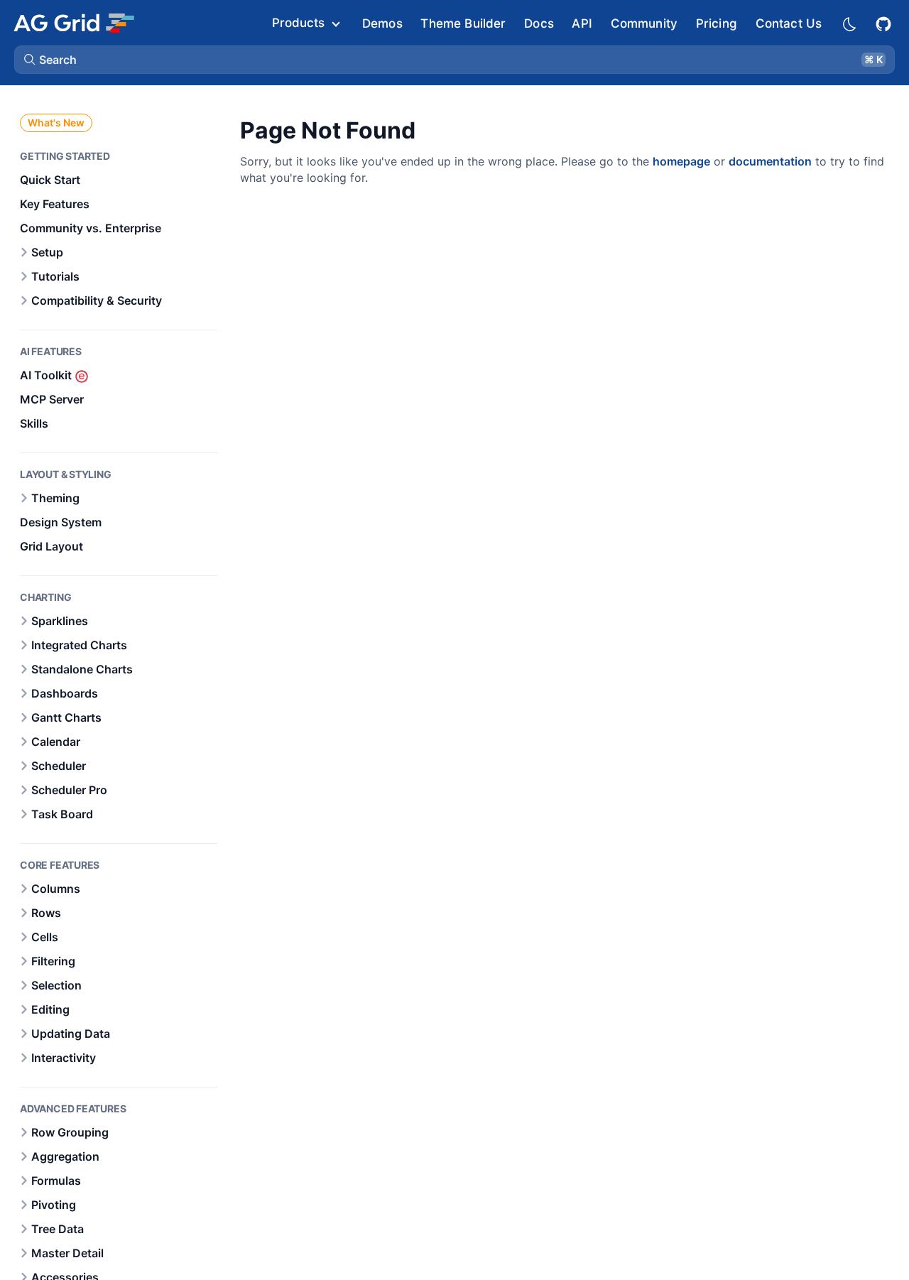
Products (298, 23)
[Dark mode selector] (848, 23)
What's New (56, 122)
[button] (454, 59)
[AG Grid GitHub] (884, 22)
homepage (681, 161)
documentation (770, 161)
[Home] (73, 22)
